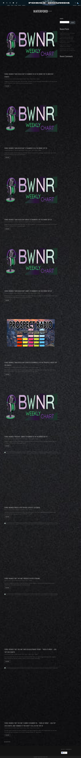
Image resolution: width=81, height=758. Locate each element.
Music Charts (33, 78)
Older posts (7, 741)
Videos (23, 5)
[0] (77, 3)
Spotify (30, 509)
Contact (43, 11)
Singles (37, 78)
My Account (49, 11)
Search (61, 18)
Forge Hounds (20, 78)
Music (19, 5)
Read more (7, 86)
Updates (38, 11)
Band (25, 78)
